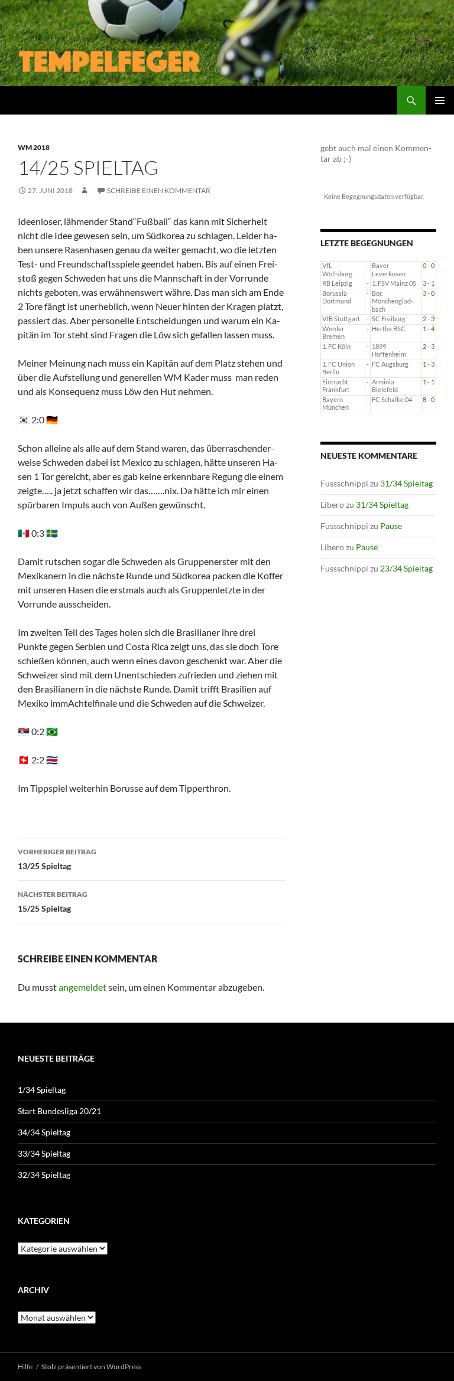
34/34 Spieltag (44, 1132)
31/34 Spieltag (406, 483)
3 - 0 (428, 293)
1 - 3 (428, 364)
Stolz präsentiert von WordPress (91, 1366)
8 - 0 (428, 399)
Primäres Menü (440, 100)
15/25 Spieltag (52, 901)
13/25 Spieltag (57, 859)
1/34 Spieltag (42, 1090)
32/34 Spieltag (44, 1175)
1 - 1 (428, 382)
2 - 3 (428, 318)
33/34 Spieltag (44, 1153)
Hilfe (25, 1366)
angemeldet (82, 987)
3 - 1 (428, 283)
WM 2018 (34, 147)
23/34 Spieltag (406, 568)
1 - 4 (428, 328)
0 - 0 (428, 265)
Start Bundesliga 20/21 (59, 1111)
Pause (391, 526)
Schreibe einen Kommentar (158, 190)
